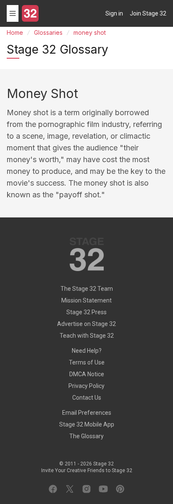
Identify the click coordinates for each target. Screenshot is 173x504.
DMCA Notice (86, 374)
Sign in (114, 13)
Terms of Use (87, 362)
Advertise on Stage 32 (86, 323)
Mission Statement (86, 300)
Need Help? (87, 350)
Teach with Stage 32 (87, 335)
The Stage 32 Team (86, 288)
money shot (89, 32)
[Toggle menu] (12, 13)
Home (15, 32)
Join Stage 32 (148, 13)
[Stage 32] (30, 13)
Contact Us (86, 397)
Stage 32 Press (86, 312)
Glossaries (48, 32)
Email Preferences (86, 412)
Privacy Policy (86, 386)
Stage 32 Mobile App (86, 424)
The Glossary (86, 436)
